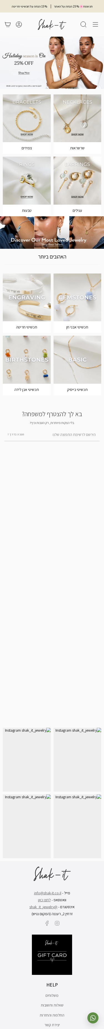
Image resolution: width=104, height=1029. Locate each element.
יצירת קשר (52, 1024)
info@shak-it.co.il (47, 892)
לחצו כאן (44, 899)
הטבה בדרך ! (16, 434)
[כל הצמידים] (27, 118)
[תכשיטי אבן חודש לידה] (27, 360)
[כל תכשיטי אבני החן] (78, 297)
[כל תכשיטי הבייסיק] (78, 360)
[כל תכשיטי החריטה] (27, 297)
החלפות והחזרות (52, 1015)
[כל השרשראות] (78, 118)
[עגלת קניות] (7, 24)
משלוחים (52, 995)
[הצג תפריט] (95, 24)
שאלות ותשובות (52, 1005)
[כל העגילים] (78, 181)
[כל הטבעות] (27, 181)
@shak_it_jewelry (43, 906)
